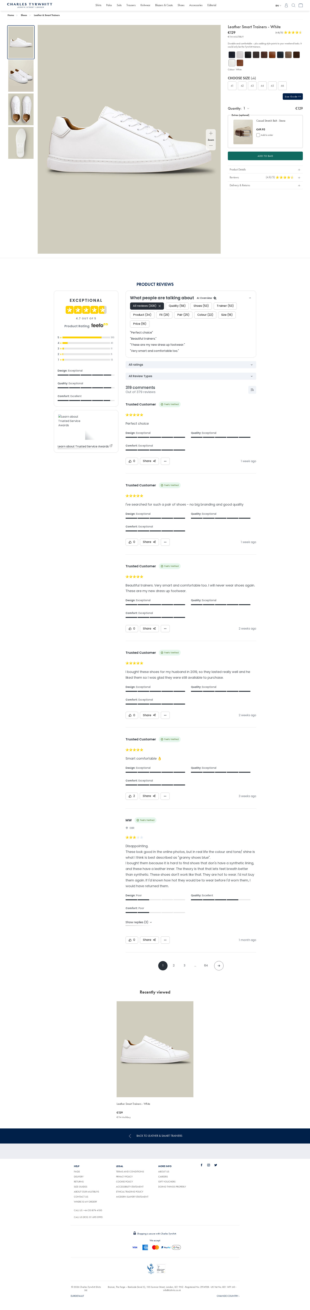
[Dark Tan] (272, 55)
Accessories (196, 5)
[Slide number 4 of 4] (21, 143)
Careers (167, 1176)
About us (163, 1171)
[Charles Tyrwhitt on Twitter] (217, 1165)
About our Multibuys (86, 1191)
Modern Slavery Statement (132, 1196)
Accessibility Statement (130, 1186)
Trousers (131, 5)
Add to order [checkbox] (267, 135)
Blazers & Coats (164, 5)
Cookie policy (124, 1181)
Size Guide (291, 96)
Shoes (181, 5)
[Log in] (286, 5)
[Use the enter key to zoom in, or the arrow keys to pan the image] (211, 133)
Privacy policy (124, 1176)
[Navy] (232, 55)
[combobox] (246, 108)
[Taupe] (288, 55)
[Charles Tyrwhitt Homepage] (29, 5)
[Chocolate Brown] (264, 55)
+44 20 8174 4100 (92, 1210)
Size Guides (80, 1186)
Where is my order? (85, 1201)
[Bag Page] (300, 5)
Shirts (98, 5)
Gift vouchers (166, 1181)
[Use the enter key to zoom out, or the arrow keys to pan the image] (211, 145)
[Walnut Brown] (296, 55)
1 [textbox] (244, 108)
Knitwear (145, 5)
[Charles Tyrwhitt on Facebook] (203, 1165)
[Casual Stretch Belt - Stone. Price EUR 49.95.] (243, 132)
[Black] (248, 55)
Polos (109, 5)
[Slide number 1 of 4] (21, 42)
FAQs (77, 1171)
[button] (275, 123)
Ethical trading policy (129, 1191)
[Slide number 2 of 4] (21, 76)
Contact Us (81, 1196)
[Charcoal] (256, 55)
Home (11, 15)
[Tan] (240, 63)
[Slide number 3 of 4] (21, 109)
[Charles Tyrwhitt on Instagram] (210, 1165)
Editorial (211, 5)
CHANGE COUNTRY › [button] (228, 1295)
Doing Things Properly (172, 1186)
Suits (119, 5)
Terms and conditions (130, 1171)
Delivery (78, 1176)
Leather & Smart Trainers (47, 15)
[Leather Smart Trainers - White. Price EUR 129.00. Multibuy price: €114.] (155, 1049)
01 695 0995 (96, 1217)
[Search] (293, 5)
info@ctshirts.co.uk (172, 1290)
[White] (240, 55)
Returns (79, 1181)
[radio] (232, 85)
